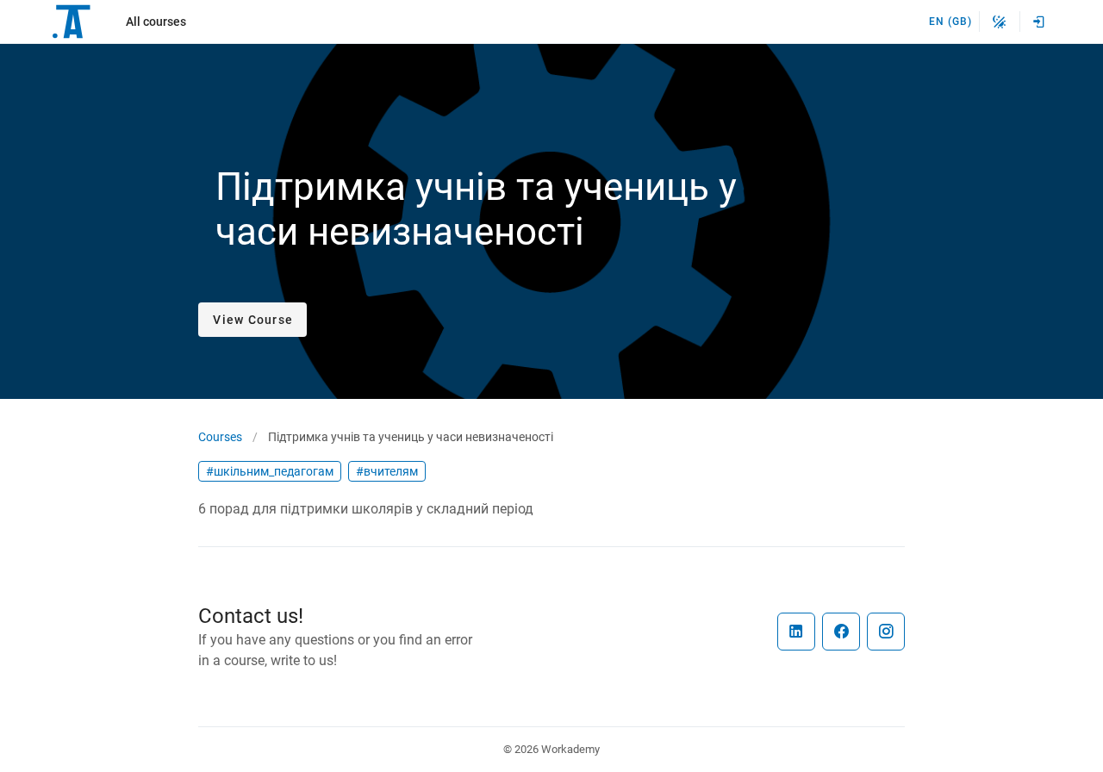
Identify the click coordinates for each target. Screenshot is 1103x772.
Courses (220, 437)
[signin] (1039, 21)
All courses (156, 21)
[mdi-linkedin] (796, 632)
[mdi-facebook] (841, 632)
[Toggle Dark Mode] (1000, 21)
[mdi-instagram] (886, 632)
